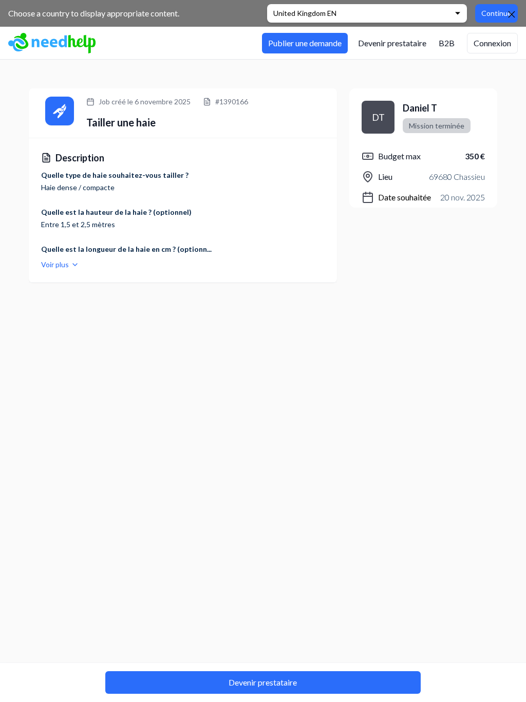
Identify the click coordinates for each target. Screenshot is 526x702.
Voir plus (55, 264)
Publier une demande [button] (305, 43)
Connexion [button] (492, 43)
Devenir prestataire (263, 682)
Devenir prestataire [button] (392, 43)
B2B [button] (447, 43)
